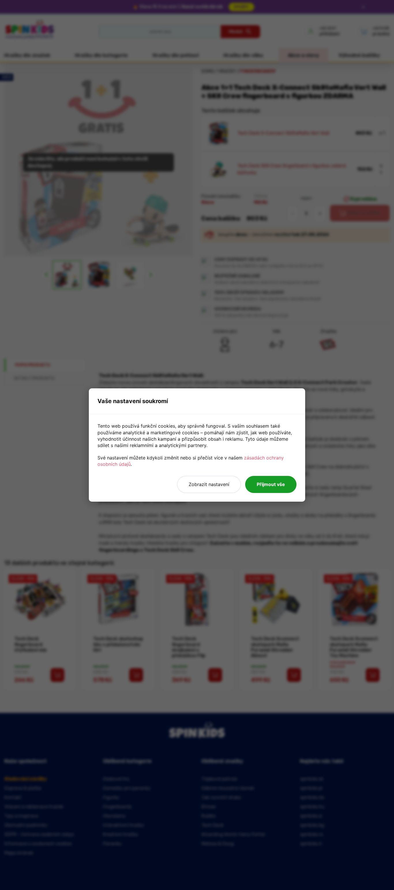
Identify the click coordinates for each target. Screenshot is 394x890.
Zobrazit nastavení (209, 484)
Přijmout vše (271, 484)
